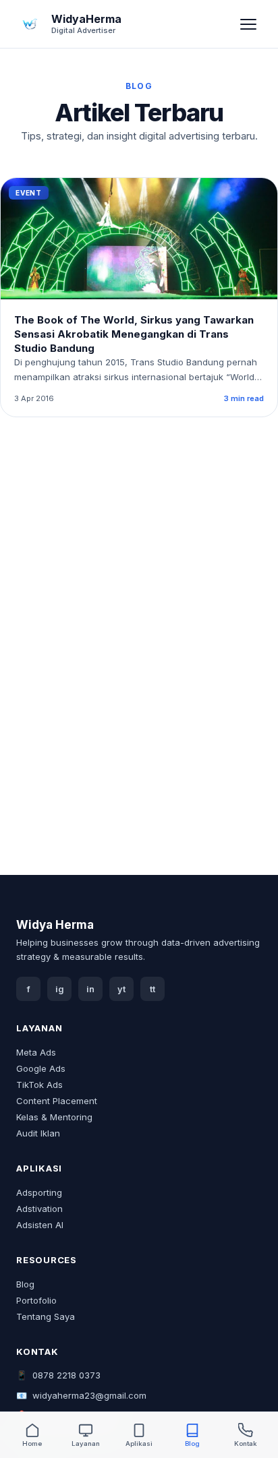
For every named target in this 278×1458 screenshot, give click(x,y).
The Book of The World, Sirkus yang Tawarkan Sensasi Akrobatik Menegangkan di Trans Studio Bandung (134, 334)
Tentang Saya (45, 1316)
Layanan (86, 1443)
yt (121, 989)
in (90, 989)
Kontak (245, 1443)
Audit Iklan (38, 1133)
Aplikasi (139, 1443)
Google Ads (40, 1068)
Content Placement (56, 1100)
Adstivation (39, 1208)
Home (32, 1443)
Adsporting (39, 1192)
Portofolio (36, 1300)
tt (152, 989)
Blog (25, 1284)
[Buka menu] (248, 24)
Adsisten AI (39, 1224)
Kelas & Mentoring (54, 1117)
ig (59, 989)
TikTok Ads (39, 1084)
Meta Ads (36, 1052)
